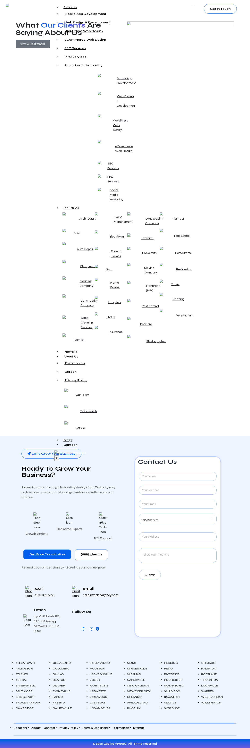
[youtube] (91, 629)
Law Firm (147, 238)
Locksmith (149, 253)
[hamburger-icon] (192, 5)
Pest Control (150, 306)
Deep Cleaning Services (87, 322)
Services (70, 7)
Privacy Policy (75, 380)
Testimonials (74, 363)
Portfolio (70, 352)
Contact (70, 445)
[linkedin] (83, 629)
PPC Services (75, 57)
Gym (109, 269)
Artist (76, 233)
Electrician (116, 236)
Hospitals (114, 302)
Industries (71, 208)
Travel (175, 284)
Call (39, 588)
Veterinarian (184, 315)
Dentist (79, 339)
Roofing (178, 299)
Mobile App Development (85, 14)
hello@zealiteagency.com (100, 595)
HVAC (110, 317)
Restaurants (183, 253)
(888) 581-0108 (44, 595)
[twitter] (97, 629)
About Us (70, 356)
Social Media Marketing (83, 65)
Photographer (156, 341)
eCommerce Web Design (85, 39)
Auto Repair (85, 249)
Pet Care (146, 324)
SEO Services (75, 48)
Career (70, 372)
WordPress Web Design (83, 31)
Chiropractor (89, 266)
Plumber (178, 218)
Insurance (116, 332)
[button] (51, 454)
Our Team (82, 395)
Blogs (67, 440)
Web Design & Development (87, 22)
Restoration (184, 269)
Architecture (87, 218)
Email (88, 588)
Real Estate (182, 236)
